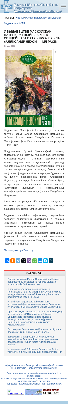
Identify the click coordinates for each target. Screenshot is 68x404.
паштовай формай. (51, 383)
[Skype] (45, 260)
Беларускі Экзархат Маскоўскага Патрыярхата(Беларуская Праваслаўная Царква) (38, 8)
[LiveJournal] (51, 260)
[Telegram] (18, 260)
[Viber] (29, 260)
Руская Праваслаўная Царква (42, 17)
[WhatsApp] (34, 260)
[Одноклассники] (12, 260)
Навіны (20, 17)
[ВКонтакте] (7, 260)
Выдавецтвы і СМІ (14, 23)
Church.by (27, 250)
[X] (23, 260)
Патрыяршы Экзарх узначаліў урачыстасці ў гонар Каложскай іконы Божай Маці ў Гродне (35, 330)
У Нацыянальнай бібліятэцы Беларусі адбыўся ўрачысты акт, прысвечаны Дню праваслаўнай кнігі (35, 350)
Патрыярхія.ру (13, 250)
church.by (56, 373)
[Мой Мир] (40, 260)
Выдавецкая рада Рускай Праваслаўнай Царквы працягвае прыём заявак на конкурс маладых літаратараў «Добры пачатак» (34, 282)
